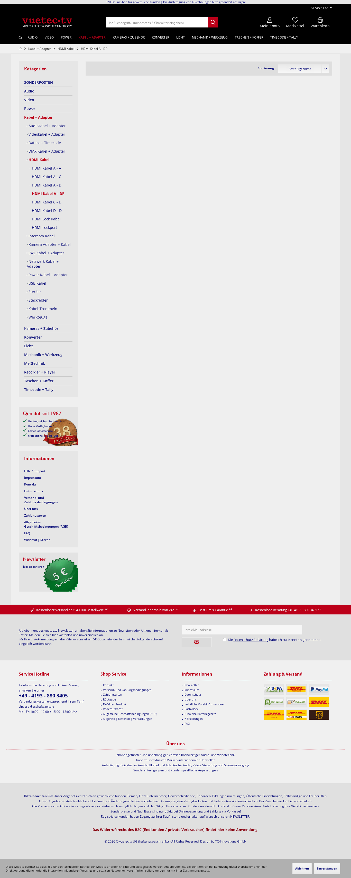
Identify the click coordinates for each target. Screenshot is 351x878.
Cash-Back (191, 709)
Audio (29, 91)
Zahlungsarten (35, 515)
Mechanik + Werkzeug (43, 354)
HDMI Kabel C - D (46, 202)
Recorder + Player (39, 372)
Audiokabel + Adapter (46, 125)
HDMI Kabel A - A (46, 168)
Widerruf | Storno (37, 540)
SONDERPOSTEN (38, 82)
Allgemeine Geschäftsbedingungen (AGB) (46, 524)
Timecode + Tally (38, 389)
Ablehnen (302, 868)
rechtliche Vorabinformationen (204, 704)
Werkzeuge (37, 317)
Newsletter (191, 685)
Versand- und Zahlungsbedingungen (41, 500)
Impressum (32, 477)
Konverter (33, 337)
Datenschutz (33, 491)
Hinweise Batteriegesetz (200, 714)
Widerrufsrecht (113, 709)
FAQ (27, 533)
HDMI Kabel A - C (46, 176)
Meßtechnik (34, 363)
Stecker (34, 291)
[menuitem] (320, 8)
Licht (28, 345)
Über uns (31, 509)
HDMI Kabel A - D (46, 185)
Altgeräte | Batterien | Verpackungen (127, 719)
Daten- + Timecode (44, 142)
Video (29, 99)
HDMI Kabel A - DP (47, 193)
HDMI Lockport (44, 227)
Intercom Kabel (41, 235)
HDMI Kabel (38, 159)
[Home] (20, 37)
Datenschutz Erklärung (251, 639)
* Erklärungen (193, 719)
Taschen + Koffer (38, 380)
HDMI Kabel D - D (46, 210)
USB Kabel (36, 283)
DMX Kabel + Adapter (46, 151)
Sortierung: (266, 68)
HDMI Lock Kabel (46, 219)
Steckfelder (37, 300)
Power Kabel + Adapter (47, 274)
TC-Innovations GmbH (230, 841)
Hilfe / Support (34, 471)
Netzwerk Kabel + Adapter (43, 264)
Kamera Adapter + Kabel (49, 244)
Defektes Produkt (114, 704)
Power (29, 108)
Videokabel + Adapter (46, 134)
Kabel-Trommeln (42, 308)
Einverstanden (327, 868)
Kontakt (30, 484)
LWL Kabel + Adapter (45, 252)
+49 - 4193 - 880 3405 (43, 695)
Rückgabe (109, 699)
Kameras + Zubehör (41, 328)
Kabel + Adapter (38, 117)
